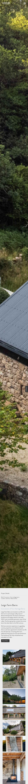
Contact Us (26, 389)
